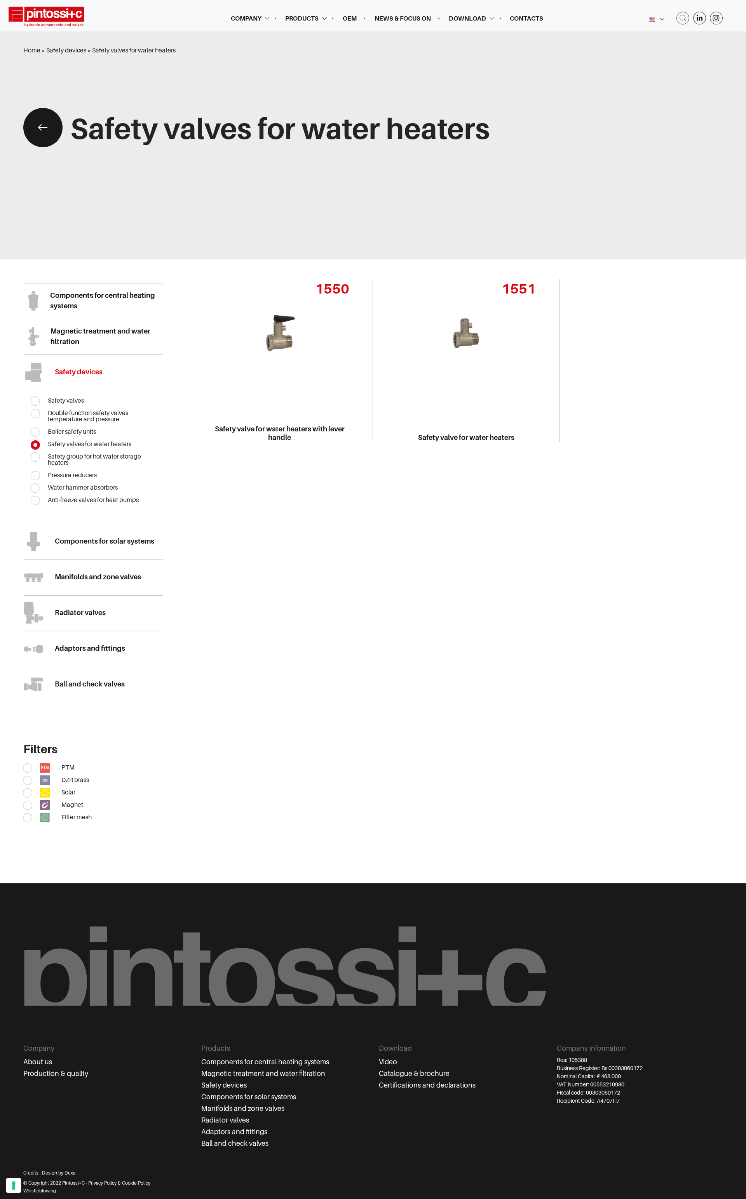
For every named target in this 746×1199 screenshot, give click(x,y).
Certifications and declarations (427, 1085)
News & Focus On (403, 18)
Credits (30, 1173)
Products (302, 18)
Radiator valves (225, 1120)
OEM (350, 18)
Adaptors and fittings (234, 1132)
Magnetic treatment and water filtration (263, 1073)
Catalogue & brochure (414, 1073)
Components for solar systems (248, 1097)
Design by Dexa (58, 1173)
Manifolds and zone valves (242, 1108)
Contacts (526, 18)
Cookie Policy (136, 1183)
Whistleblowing (39, 1191)
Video (388, 1062)
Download (467, 18)
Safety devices (224, 1085)
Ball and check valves (234, 1143)
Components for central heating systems (265, 1062)
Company (246, 18)
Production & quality (55, 1073)
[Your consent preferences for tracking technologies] (13, 1185)
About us (37, 1062)
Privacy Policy (102, 1183)
